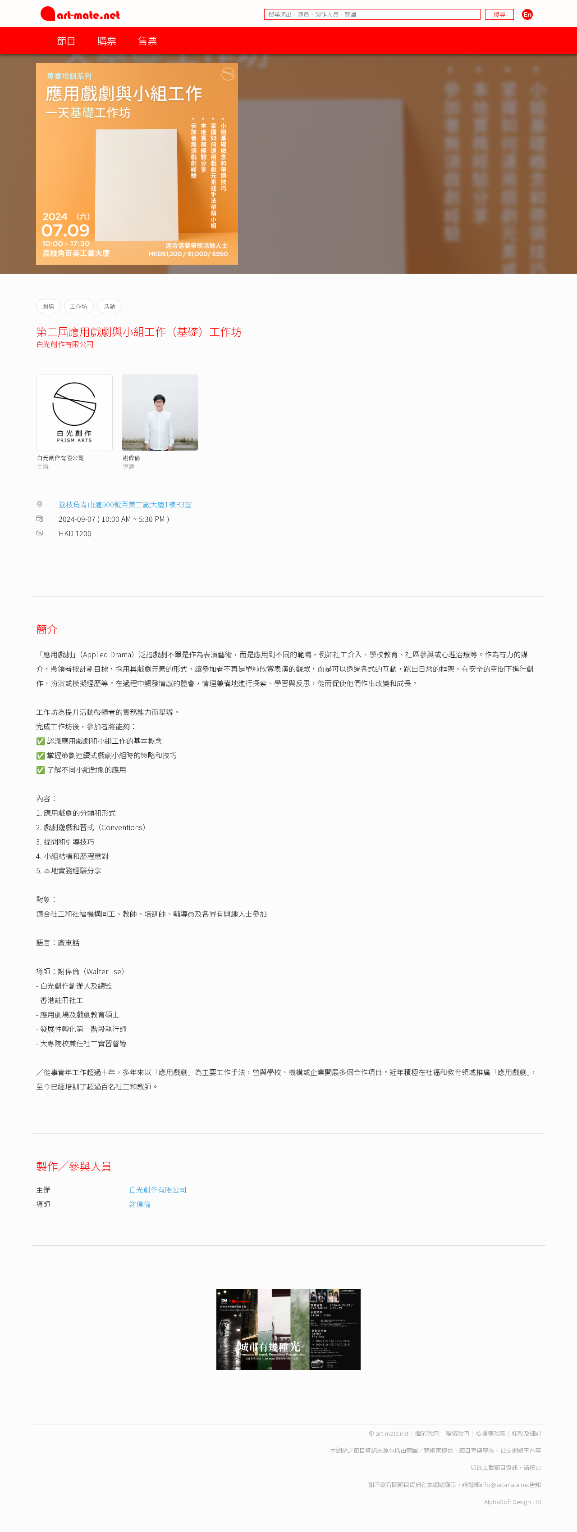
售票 (147, 40)
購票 (106, 40)
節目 (66, 40)
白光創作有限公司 (65, 344)
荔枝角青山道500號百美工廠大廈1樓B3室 (125, 504)
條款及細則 (526, 1433)
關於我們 (427, 1433)
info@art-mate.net (504, 1484)
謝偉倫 (131, 457)
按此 (535, 1467)
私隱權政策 (490, 1433)
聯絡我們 (457, 1433)
